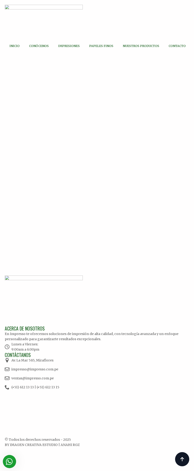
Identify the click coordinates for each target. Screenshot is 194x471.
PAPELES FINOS (101, 46)
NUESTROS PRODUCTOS (141, 46)
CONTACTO (177, 46)
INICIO (14, 46)
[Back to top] (182, 459)
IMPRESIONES (69, 46)
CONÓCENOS (39, 46)
